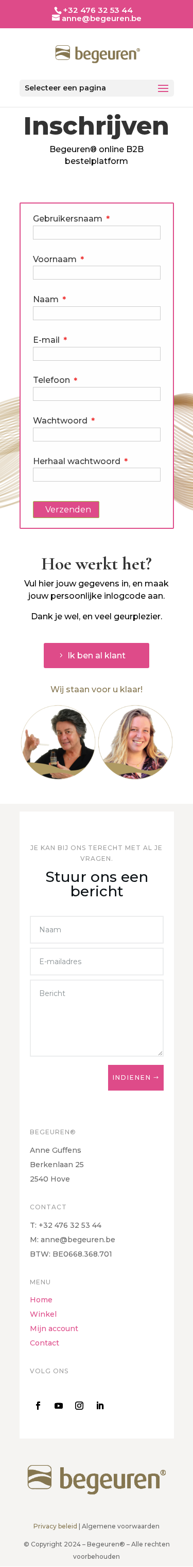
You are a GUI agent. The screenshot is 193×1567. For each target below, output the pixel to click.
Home (41, 1299)
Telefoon (55, 380)
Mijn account (54, 1328)
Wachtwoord (64, 421)
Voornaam (58, 259)
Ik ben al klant (96, 655)
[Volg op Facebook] (38, 1405)
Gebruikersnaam (71, 219)
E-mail (50, 340)
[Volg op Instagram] (79, 1405)
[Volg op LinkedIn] (100, 1405)
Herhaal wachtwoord (80, 461)
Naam (49, 299)
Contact (44, 1343)
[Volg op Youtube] (58, 1405)
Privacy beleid (55, 1526)
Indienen (132, 1077)
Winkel (43, 1314)
